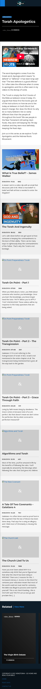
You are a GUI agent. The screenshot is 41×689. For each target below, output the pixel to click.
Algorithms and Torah (15, 453)
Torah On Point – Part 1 (15, 282)
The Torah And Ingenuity (17, 226)
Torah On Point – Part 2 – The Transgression (19, 343)
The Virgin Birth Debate (15, 655)
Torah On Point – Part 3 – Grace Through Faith (20, 399)
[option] (19, 639)
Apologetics (7, 17)
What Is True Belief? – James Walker (19, 174)
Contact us (6, 686)
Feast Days (6, 683)
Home (4, 679)
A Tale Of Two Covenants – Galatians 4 (17, 506)
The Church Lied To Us (15, 560)
